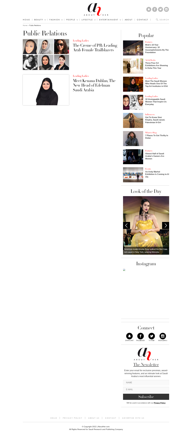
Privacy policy (72, 418)
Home (26, 20)
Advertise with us (133, 418)
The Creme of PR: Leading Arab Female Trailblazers (95, 47)
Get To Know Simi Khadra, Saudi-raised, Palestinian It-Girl (155, 119)
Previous (126, 225)
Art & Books (150, 60)
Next (165, 225)
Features (148, 42)
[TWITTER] (151, 336)
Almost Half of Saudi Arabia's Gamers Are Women (154, 156)
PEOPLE (70, 20)
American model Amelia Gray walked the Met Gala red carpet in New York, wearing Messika (145, 250)
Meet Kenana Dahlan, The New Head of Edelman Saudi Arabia (94, 85)
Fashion (55, 20)
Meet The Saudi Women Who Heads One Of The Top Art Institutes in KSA (156, 83)
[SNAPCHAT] (129, 336)
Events (148, 169)
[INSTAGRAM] (162, 336)
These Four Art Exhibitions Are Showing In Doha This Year (156, 65)
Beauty (38, 20)
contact (142, 20)
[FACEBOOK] (140, 336)
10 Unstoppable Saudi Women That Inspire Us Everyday (156, 101)
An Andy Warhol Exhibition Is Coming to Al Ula (157, 174)
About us (93, 418)
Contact (110, 418)
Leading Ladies (81, 40)
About (129, 20)
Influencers (150, 114)
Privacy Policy (159, 403)
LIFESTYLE (87, 20)
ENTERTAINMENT (108, 20)
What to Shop (151, 132)
